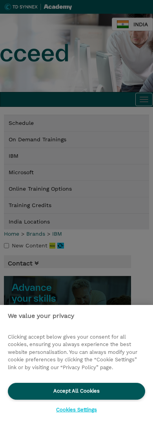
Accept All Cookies (76, 391)
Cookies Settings (76, 410)
